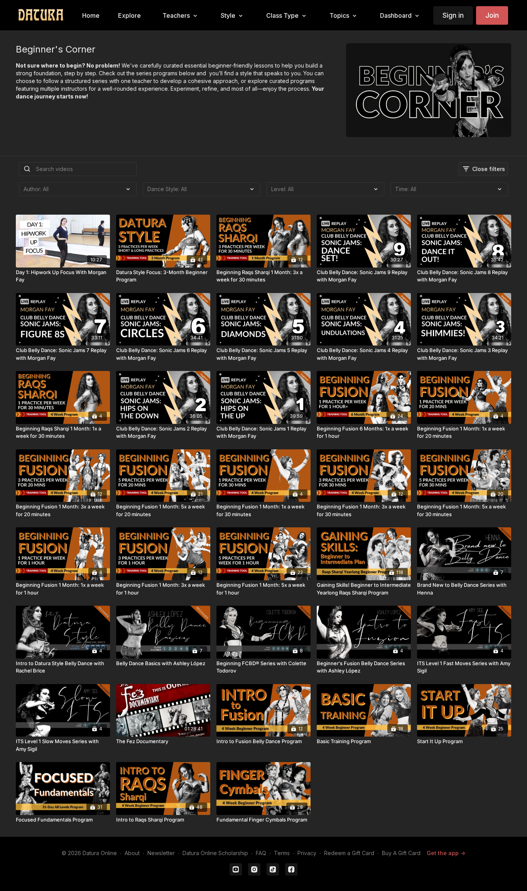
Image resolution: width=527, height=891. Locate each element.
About (132, 853)
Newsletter (161, 853)
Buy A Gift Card (401, 853)
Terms (282, 853)
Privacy (306, 853)
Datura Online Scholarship (215, 853)
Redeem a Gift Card (349, 853)
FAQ (261, 853)
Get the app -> (446, 853)
